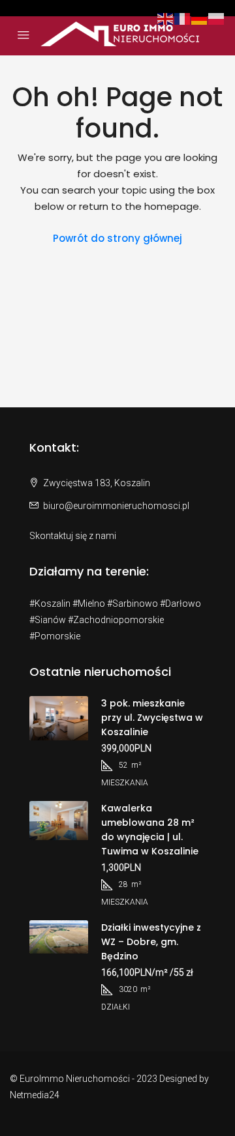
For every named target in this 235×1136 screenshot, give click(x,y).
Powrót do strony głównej (117, 238)
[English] (165, 18)
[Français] (182, 18)
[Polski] (216, 18)
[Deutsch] (199, 18)
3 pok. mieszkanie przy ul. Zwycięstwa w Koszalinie (152, 717)
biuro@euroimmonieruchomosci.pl (116, 506)
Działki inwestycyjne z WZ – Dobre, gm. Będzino (151, 942)
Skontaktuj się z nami (72, 536)
